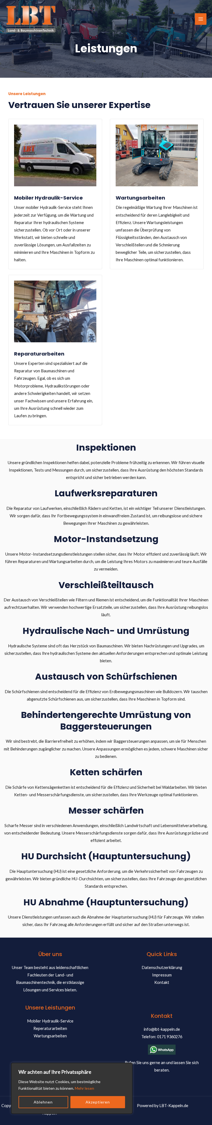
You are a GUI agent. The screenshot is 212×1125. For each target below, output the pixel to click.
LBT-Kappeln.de (173, 1105)
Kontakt (161, 982)
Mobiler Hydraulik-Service (50, 1021)
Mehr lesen (84, 1088)
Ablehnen (43, 1102)
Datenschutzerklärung (162, 967)
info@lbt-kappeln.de (162, 1029)
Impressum (162, 975)
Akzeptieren (98, 1102)
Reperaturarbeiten (50, 1028)
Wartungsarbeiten (50, 1036)
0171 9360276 (169, 1036)
